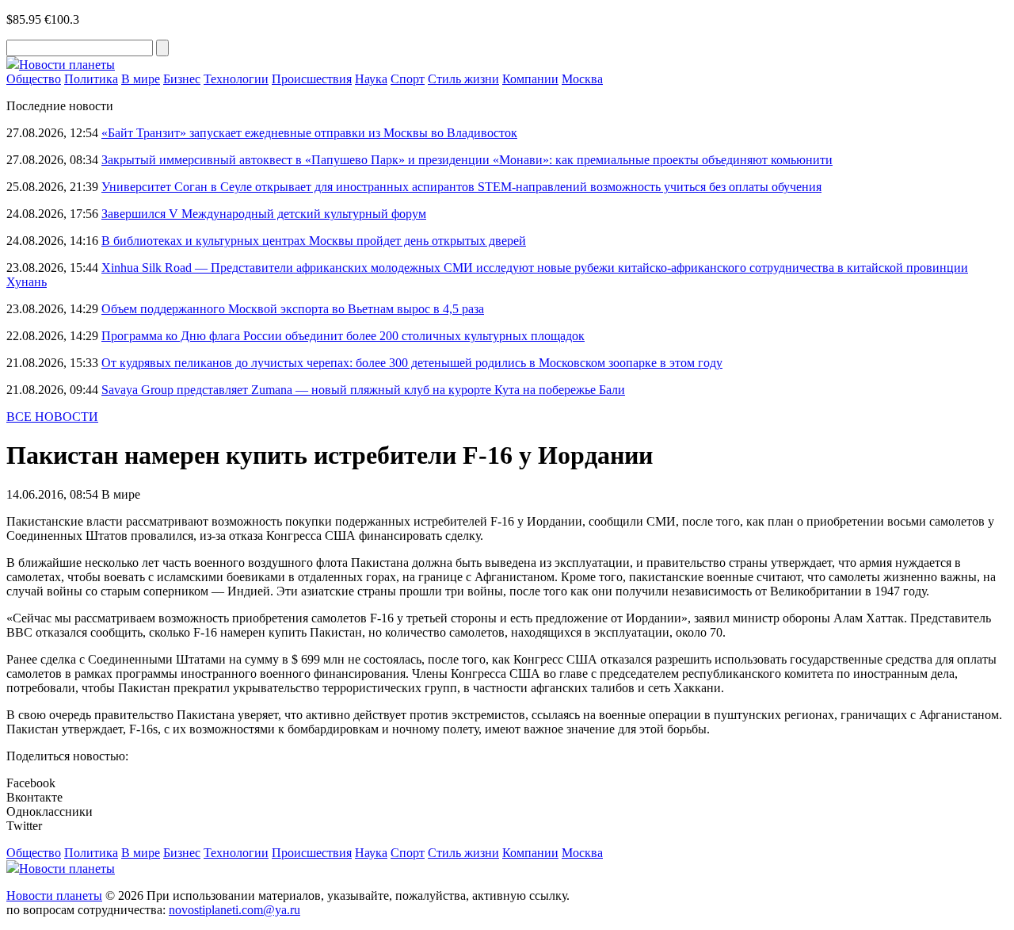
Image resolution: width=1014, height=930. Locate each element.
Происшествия (312, 79)
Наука (371, 79)
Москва (582, 79)
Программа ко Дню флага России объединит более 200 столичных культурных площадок (343, 336)
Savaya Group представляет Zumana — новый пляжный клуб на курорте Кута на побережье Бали (363, 389)
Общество (33, 79)
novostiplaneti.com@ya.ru (234, 910)
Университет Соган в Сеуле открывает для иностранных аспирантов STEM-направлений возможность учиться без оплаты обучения (461, 186)
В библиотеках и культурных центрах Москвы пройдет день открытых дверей (313, 240)
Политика (91, 79)
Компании (530, 79)
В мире (140, 79)
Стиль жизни (463, 79)
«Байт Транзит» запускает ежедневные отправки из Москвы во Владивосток (309, 133)
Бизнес (181, 79)
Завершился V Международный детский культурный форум (263, 213)
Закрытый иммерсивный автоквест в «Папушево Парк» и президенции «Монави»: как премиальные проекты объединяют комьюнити (467, 159)
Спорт (408, 79)
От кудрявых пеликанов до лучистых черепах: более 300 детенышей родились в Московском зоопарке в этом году (411, 362)
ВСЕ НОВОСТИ (52, 416)
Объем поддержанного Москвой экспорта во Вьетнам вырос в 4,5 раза (292, 309)
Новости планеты (54, 895)
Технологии (236, 79)
